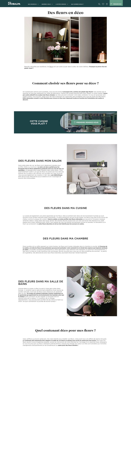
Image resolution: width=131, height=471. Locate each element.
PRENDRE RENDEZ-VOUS (87, 122)
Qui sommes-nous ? (77, 4)
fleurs (51, 66)
